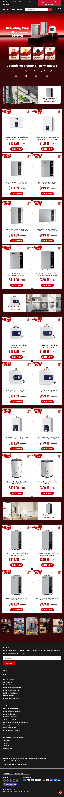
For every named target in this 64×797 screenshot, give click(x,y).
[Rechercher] (50, 9)
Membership (7, 685)
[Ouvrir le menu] (4, 9)
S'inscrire (9, 663)
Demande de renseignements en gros (15, 722)
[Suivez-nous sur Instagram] (7, 780)
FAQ (4, 674)
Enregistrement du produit (12, 730)
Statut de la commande (10, 708)
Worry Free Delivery (9, 727)
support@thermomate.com (19, 764)
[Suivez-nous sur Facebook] (4, 780)
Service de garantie (9, 719)
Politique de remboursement (12, 711)
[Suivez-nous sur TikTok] (17, 780)
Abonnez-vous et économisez (50, 3)
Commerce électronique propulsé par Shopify (16, 791)
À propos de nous (9, 677)
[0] (59, 9)
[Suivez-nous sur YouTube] (14, 780)
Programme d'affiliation (11, 698)
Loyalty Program (8, 696)
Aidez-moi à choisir (9, 714)
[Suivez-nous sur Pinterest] (11, 780)
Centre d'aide (7, 682)
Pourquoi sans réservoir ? (11, 690)
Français (6, 773)
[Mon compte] (56, 9)
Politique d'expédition (10, 693)
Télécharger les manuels (11, 725)
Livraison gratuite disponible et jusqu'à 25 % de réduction (18, 3)
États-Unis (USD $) (19, 773)
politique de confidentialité (12, 687)
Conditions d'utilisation (10, 717)
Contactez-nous (8, 679)
